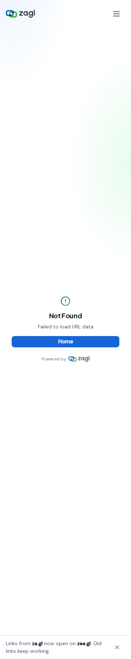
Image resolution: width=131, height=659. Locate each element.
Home (65, 341)
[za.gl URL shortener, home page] (20, 14)
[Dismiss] (117, 647)
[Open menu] (117, 14)
